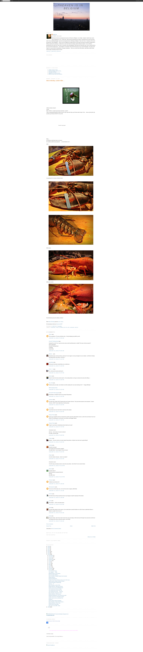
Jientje (55, 34)
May (50, 564)
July (50, 561)
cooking (53, 327)
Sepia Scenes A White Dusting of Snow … (57, 581)
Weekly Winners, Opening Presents (56, 586)
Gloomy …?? (51, 583)
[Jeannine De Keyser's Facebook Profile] (47, 623)
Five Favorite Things (53, 570)
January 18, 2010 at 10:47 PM (57, 476)
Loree (50, 500)
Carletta (50, 445)
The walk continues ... (53, 71)
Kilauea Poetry (52, 414)
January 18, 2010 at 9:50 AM (56, 350)
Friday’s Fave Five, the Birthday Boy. (56, 587)
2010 (49, 554)
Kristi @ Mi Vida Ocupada (54, 392)
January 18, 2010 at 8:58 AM (56, 338)
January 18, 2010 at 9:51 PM (56, 458)
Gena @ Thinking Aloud (53, 341)
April (50, 565)
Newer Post (48, 526)
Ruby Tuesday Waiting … (54, 574)
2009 (49, 606)
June (50, 563)
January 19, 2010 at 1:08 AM (56, 483)
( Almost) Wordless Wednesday (55, 582)
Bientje (50, 468)
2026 (49, 546)
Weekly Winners (52, 577)
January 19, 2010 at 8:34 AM (56, 512)
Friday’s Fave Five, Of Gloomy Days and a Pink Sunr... (59, 579)
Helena (50, 376)
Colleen (50, 438)
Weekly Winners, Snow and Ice (55, 594)
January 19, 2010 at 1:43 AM (56, 490)
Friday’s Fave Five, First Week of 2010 (56, 596)
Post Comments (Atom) (56, 528)
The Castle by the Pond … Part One (56, 591)
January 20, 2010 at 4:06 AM (56, 521)
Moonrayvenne (52, 486)
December (51, 555)
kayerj (50, 407)
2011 (49, 552)
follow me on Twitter (92, 536)
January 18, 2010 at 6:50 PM (56, 411)
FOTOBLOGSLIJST (50, 615)
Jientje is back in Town (53, 69)
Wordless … (51, 599)
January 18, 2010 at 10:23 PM (57, 465)
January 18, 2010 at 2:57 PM (56, 372)
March (50, 567)
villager (50, 455)
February (51, 568)
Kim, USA (51, 382)
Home (71, 526)
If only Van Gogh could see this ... (55, 70)
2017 (49, 549)
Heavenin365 (59, 324)
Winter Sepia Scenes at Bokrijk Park (56, 597)
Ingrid (50, 507)
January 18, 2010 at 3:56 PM (56, 379)
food (57, 327)
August (50, 560)
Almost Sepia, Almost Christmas (55, 600)
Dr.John (50, 493)
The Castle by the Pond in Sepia (55, 588)
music (76, 327)
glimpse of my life (64, 327)
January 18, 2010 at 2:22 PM (56, 359)
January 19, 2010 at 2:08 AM (56, 497)
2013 (49, 550)
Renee (50, 334)
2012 (49, 551)
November (51, 556)
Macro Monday (51, 321)
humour (72, 327)
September (51, 559)
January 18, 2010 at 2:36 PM (56, 365)
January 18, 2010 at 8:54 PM (56, 451)
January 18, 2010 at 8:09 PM (56, 435)
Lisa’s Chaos (60, 321)
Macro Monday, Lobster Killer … (55, 585)
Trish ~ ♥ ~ (51, 369)
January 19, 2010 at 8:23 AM (56, 504)
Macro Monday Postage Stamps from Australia (58, 576)
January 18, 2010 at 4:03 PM (56, 389)
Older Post (93, 526)
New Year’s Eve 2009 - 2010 (54, 605)
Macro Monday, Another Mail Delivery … (57, 601)
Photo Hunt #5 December (54, 604)
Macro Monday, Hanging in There (55, 592)
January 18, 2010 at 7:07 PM (56, 426)
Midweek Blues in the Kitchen (54, 573)
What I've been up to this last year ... (56, 74)
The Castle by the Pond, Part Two (55, 590)
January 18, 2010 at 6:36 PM (56, 404)
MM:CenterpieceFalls (53, 387)
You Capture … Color (53, 572)
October (50, 558)
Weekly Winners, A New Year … (55, 603)
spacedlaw (51, 362)
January (50, 569)
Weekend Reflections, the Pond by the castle (57, 595)
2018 (49, 547)
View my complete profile (53, 51)
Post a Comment (49, 523)
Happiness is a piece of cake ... (55, 73)
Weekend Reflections (53, 578)
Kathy (50, 515)
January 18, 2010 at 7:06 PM (56, 419)
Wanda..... (51, 353)
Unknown (51, 399)
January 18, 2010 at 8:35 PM (56, 442)
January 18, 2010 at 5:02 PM (56, 396)
